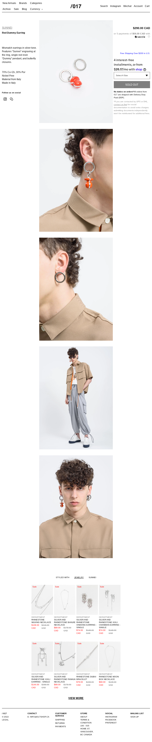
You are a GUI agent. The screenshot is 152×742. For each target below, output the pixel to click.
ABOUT (83, 717)
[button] (132, 35)
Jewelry (79, 577)
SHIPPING (60, 720)
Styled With (62, 577)
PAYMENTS (60, 726)
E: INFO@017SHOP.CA (38, 717)
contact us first (120, 104)
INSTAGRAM (111, 717)
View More (76, 698)
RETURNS (60, 723)
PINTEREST (111, 723)
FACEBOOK (110, 720)
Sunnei (7, 27)
